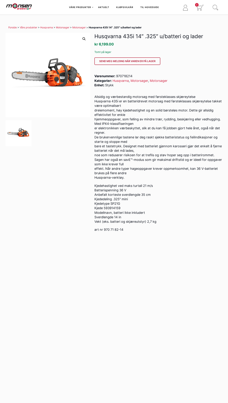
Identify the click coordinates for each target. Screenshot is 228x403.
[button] (84, 39)
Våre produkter (28, 27)
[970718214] (19, 133)
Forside (12, 27)
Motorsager (62, 27)
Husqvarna (46, 27)
